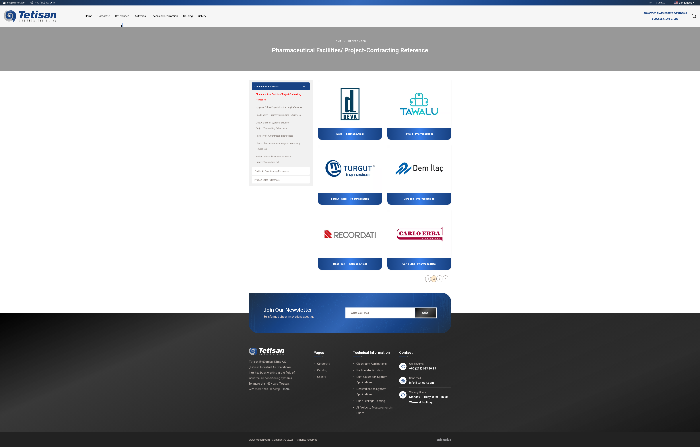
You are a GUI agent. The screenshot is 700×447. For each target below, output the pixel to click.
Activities (140, 16)
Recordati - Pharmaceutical (354, 234)
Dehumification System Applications (371, 391)
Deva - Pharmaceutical (358, 104)
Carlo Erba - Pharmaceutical (419, 263)
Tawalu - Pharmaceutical (425, 104)
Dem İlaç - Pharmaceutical (424, 169)
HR (651, 2)
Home (88, 16)
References (122, 16)
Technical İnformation (164, 16)
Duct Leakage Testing (370, 401)
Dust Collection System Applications (371, 379)
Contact (661, 2)
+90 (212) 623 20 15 (45, 2)
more (286, 389)
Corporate (104, 16)
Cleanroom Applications (371, 363)
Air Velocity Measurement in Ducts (374, 410)
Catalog (188, 16)
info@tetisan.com (16, 2)
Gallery (202, 16)
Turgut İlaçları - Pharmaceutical (350, 198)
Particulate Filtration (369, 370)
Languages (685, 2)
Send (425, 312)
